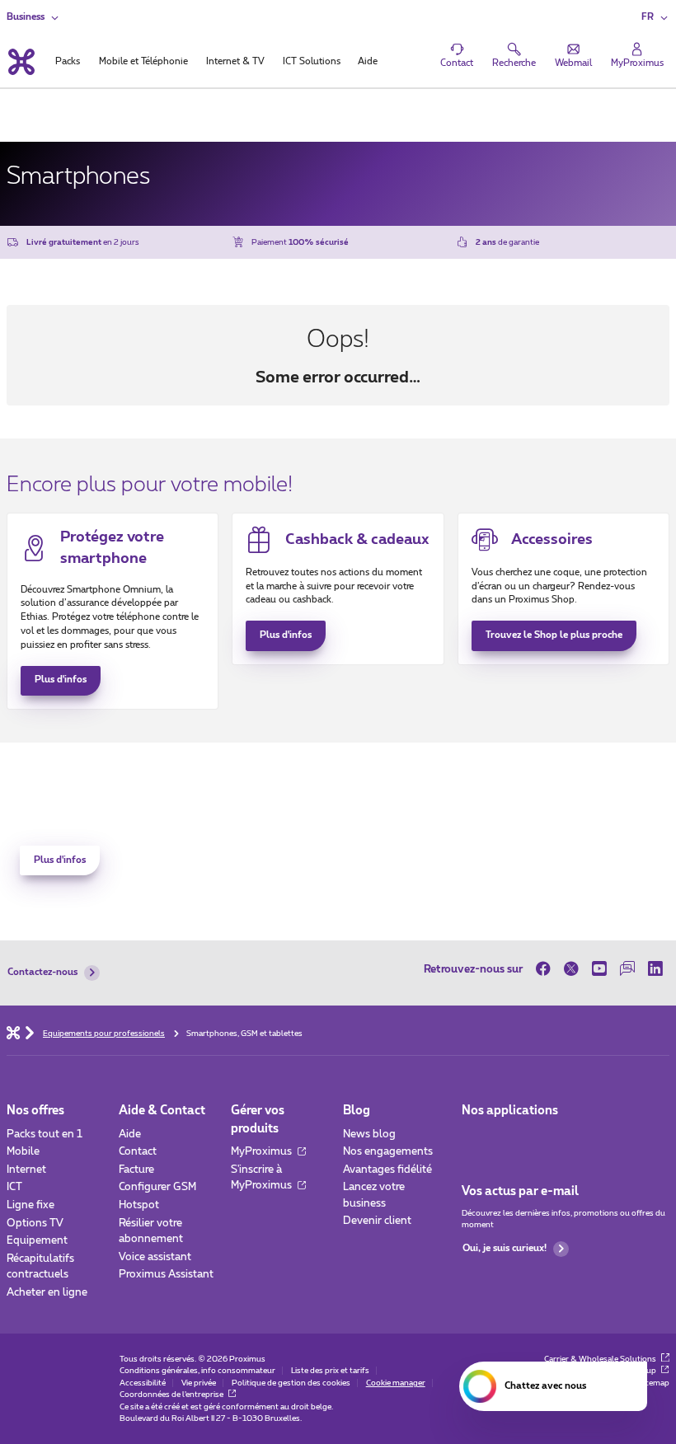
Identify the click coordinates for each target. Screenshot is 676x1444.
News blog (369, 1134)
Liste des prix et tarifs (330, 1371)
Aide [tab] (368, 61)
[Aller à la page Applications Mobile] (474, 1139)
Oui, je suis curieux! (504, 1248)
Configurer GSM (157, 1187)
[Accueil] (13, 1031)
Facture (136, 1170)
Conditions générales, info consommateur (197, 1371)
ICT (14, 1187)
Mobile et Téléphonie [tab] (143, 61)
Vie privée (198, 1383)
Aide (130, 1134)
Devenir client (377, 1221)
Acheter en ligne (47, 1292)
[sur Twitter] (571, 969)
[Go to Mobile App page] (511, 1139)
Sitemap (654, 1383)
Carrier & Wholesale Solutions (601, 1359)
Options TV (35, 1223)
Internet (26, 1170)
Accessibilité (143, 1383)
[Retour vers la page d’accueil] (21, 62)
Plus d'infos (61, 679)
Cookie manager (395, 1383)
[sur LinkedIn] (655, 969)
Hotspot (139, 1205)
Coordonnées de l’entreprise (172, 1394)
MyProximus (262, 1151)
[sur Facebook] (546, 969)
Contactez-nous (42, 972)
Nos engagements (388, 1151)
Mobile (23, 1151)
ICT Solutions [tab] (311, 61)
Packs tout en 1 (44, 1134)
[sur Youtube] (599, 969)
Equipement (37, 1240)
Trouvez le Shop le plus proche (554, 635)
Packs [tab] (67, 61)
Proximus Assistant (166, 1274)
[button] (655, 18)
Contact (138, 1151)
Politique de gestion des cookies (291, 1383)
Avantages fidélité (387, 1170)
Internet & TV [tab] (235, 61)
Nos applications (510, 1110)
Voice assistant (155, 1257)
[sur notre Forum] (627, 969)
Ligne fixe (30, 1205)
